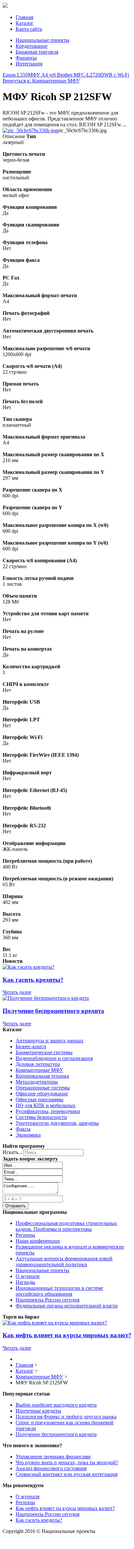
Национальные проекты (42, 40)
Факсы (23, 1129)
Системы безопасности (41, 1117)
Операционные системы (43, 1087)
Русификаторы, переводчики (48, 1111)
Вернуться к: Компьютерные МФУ (41, 80)
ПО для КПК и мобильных (45, 1105)
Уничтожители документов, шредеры (57, 1123)
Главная (24, 17)
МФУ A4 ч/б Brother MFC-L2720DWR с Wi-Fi (78, 75)
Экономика (28, 1135)
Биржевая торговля (37, 52)
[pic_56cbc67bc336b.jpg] (30, 130)
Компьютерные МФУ (39, 1070)
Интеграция (29, 63)
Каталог (25, 23)
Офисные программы (39, 1099)
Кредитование (31, 46)
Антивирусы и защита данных (50, 1040)
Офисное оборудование (42, 1093)
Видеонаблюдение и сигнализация (54, 1058)
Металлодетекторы (37, 1082)
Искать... (12, 1152)
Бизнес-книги (31, 1046)
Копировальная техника (42, 1076)
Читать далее (17, 992)
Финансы (26, 58)
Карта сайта (29, 29)
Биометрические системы (44, 1052)
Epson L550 (15, 75)
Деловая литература (38, 1064)
